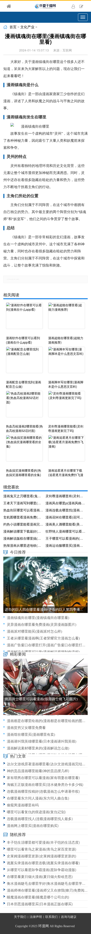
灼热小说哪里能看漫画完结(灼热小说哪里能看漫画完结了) (23, 524)
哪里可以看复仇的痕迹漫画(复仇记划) (36, 811)
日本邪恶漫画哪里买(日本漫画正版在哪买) (40, 903)
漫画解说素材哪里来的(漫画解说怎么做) (38, 748)
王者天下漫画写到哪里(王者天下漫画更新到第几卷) (23, 503)
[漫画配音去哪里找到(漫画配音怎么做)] (24, 362)
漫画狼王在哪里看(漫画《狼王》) (33, 714)
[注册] (81, 6)
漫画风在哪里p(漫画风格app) (66, 503)
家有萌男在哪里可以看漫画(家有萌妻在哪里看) (43, 777)
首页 (13, 27)
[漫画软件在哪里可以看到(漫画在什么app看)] (24, 318)
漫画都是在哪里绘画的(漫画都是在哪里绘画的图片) (47, 721)
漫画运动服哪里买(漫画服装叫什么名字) (66, 545)
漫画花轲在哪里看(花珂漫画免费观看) (66, 517)
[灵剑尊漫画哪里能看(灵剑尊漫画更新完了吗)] (66, 406)
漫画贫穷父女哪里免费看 (26, 728)
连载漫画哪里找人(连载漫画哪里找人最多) (40, 818)
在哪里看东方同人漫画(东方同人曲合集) (38, 798)
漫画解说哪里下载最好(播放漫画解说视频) (23, 531)
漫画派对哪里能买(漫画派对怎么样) (34, 631)
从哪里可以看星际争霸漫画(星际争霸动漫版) (41, 869)
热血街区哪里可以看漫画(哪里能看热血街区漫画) (23, 510)
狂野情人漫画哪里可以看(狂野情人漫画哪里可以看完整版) (66, 531)
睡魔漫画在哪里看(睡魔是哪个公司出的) (38, 897)
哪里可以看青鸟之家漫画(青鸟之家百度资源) (41, 849)
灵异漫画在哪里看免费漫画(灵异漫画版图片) (41, 624)
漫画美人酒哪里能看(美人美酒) (66, 524)
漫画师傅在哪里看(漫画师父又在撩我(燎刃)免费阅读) (48, 890)
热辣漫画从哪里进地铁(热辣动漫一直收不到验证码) (23, 545)
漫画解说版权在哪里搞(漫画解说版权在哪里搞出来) (23, 538)
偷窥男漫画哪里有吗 (23, 804)
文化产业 (27, 27)
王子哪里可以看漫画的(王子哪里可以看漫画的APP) (66, 538)
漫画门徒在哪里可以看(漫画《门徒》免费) (40, 707)
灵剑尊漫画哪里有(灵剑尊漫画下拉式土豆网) (66, 495)
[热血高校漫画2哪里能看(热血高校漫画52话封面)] (24, 406)
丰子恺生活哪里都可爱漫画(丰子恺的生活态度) (43, 842)
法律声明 (36, 917)
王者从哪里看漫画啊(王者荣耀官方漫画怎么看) (43, 638)
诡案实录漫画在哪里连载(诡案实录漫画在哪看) (43, 862)
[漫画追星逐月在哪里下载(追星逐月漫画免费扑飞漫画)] (66, 450)
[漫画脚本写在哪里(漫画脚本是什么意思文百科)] (66, 362)
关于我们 (20, 917)
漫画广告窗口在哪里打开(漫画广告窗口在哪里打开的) (48, 645)
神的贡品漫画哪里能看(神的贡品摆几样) (38, 770)
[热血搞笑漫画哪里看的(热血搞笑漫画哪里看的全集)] (24, 450)
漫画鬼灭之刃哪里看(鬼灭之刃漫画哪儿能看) (23, 495)
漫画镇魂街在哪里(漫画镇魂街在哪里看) (38, 618)
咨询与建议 (68, 917)
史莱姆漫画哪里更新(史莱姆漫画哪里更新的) (41, 855)
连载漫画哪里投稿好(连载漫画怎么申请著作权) (43, 791)
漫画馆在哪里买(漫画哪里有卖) (31, 734)
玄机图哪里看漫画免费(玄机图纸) (23, 517)
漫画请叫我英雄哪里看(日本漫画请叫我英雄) (41, 741)
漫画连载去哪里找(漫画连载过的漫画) (66, 510)
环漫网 (43, 926)
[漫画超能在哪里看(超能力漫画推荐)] (66, 318)
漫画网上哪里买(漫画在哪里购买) (33, 825)
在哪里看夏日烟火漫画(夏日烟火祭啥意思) (40, 876)
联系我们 (51, 917)
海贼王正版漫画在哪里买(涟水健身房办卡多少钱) (45, 784)
